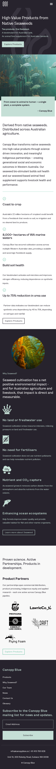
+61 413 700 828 (37, 751)
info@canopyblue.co (20, 751)
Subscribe (28, 735)
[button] (51, 4)
